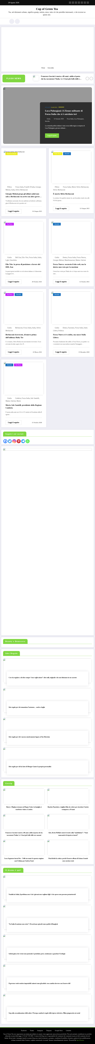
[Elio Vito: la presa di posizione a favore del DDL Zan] (24, 237)
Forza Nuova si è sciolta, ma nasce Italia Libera (69, 336)
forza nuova (81, 257)
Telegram (49, 1030)
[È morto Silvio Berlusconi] (71, 167)
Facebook (24, 1030)
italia (13, 190)
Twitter (32, 1030)
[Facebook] (5, 441)
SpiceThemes (80, 1040)
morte (19, 401)
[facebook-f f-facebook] (70, 2)
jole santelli (35, 398)
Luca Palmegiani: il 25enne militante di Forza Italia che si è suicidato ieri (64, 112)
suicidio (47, 121)
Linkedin (68, 1030)
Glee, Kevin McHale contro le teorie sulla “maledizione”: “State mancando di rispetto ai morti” (68, 834)
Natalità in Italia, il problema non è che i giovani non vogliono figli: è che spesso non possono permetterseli (42, 894)
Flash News (54, 107)
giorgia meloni (58, 260)
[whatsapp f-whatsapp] (88, 2)
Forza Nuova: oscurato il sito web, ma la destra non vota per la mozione (69, 265)
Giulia (48, 119)
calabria (18, 398)
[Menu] (4, 21)
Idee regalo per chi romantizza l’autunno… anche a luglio (27, 707)
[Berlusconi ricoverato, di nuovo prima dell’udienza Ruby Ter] (24, 308)
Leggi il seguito (52, 135)
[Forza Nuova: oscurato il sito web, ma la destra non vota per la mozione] (71, 237)
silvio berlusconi (22, 190)
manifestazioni (70, 260)
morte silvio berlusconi (80, 187)
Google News (59, 1030)
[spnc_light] (17, 21)
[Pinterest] (19, 441)
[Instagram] (14, 441)
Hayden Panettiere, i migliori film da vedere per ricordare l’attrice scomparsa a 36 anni (68, 808)
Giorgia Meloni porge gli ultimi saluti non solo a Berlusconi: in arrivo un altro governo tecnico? (24, 196)
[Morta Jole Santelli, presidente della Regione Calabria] (24, 378)
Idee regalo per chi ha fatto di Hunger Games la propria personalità (30, 766)
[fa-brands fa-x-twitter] (73, 2)
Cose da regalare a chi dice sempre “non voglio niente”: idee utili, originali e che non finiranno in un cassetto (43, 677)
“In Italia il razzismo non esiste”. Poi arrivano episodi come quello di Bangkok (33, 924)
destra (65, 257)
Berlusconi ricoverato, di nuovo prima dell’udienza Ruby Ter (21, 336)
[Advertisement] (47, 48)
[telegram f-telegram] (79, 2)
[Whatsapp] (28, 441)
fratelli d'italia (29, 187)
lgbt (7, 260)
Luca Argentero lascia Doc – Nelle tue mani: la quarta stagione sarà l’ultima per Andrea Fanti (24, 860)
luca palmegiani (79, 119)
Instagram (40, 1030)
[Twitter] (10, 441)
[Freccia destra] (91, 78)
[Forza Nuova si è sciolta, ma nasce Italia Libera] (71, 308)
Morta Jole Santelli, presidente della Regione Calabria (24, 406)
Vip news (9, 224)
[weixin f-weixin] (82, 2)
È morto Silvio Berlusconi (63, 194)
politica (61, 331)
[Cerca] (11, 21)
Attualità (48, 107)
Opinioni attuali (11, 153)
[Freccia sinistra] (87, 78)
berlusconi (19, 328)
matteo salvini (81, 260)
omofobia (13, 260)
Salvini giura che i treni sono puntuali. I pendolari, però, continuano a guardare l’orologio (37, 954)
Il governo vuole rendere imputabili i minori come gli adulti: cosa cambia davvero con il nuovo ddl (39, 983)
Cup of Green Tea (47, 9)
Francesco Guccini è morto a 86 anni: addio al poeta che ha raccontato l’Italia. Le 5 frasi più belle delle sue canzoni (55, 77)
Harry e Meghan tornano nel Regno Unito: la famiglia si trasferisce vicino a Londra (24, 808)
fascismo (71, 328)
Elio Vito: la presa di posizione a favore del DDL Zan (23, 265)
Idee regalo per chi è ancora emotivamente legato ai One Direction (29, 737)
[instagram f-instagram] (76, 2)
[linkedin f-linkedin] (85, 2)
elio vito (25, 257)
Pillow (9, 187)
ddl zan (18, 257)
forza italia (70, 119)
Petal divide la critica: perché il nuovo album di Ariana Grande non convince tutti (68, 860)
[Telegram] (23, 441)
